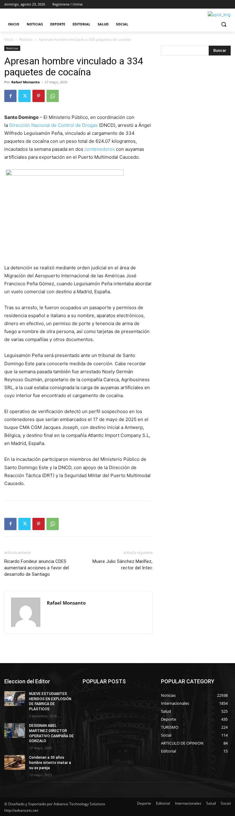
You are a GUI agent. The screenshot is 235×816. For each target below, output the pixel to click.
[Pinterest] (38, 96)
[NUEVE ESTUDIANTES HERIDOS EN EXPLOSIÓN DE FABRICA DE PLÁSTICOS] (14, 698)
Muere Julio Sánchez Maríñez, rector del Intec (122, 565)
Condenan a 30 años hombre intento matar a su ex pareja (50, 762)
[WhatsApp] (53, 96)
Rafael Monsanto (25, 82)
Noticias (26, 39)
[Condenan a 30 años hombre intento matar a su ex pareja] (14, 762)
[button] (223, 24)
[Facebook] (10, 96)
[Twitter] (24, 96)
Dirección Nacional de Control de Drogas (54, 125)
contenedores (100, 149)
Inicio (8, 39)
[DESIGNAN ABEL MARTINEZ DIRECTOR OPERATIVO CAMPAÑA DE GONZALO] (14, 730)
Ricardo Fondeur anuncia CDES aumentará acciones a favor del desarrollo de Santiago (36, 568)
